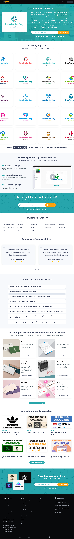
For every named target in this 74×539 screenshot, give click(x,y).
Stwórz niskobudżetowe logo (26, 511)
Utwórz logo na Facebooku (8, 525)
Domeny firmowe (24, 502)
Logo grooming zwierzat (8, 227)
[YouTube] (60, 512)
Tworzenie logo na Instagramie (9, 527)
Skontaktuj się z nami (42, 504)
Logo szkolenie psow (49, 230)
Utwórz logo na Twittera (8, 529)
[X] (57, 512)
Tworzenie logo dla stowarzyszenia (28, 513)
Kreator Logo (14, 1)
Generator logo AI (22, 1)
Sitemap (45, 536)
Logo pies (33, 227)
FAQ (39, 502)
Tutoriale (22, 519)
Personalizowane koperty (8, 515)
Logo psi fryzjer (48, 222)
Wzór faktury (5, 523)
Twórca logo (5, 502)
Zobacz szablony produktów (26, 355)
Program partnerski (42, 500)
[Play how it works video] (52, 177)
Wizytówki (5, 507)
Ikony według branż (24, 504)
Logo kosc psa (20, 224)
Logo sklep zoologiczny (50, 224)
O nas (49, 1)
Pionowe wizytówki (7, 513)
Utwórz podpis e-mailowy (8, 521)
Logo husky (5, 230)
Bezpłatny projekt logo (25, 507)
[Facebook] (55, 512)
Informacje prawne (28, 536)
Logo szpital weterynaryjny (64, 222)
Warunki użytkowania (38, 536)
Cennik (22, 521)
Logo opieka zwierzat (21, 230)
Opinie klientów (24, 517)
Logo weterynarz (62, 227)
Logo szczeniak (48, 227)
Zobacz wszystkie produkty (8, 519)
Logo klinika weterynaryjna (23, 222)
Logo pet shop (34, 224)
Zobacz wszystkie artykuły (36, 462)
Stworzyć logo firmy (25, 509)
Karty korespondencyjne (8, 511)
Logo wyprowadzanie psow (64, 230)
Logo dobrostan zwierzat (8, 224)
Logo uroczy (61, 224)
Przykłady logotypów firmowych (27, 500)
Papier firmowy (6, 509)
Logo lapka (19, 227)
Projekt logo (5, 500)
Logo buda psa (6, 222)
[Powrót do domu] (5, 2)
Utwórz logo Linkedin (7, 531)
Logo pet (33, 222)
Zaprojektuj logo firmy (25, 515)
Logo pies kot (34, 230)
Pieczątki (5, 517)
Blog (53, 1)
